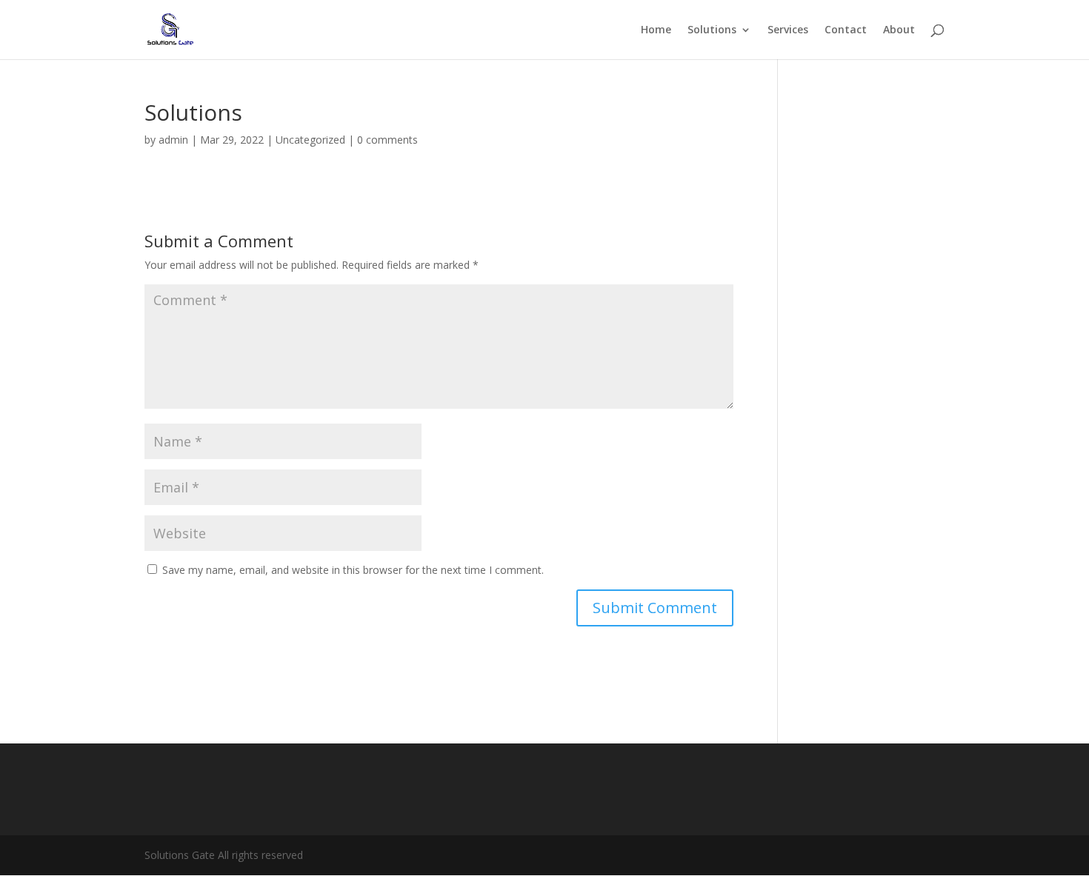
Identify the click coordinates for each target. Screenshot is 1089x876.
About (899, 30)
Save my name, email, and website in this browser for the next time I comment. (353, 570)
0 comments (387, 140)
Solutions (711, 30)
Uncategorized (310, 140)
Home (656, 30)
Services (787, 30)
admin (173, 140)
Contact (846, 30)
